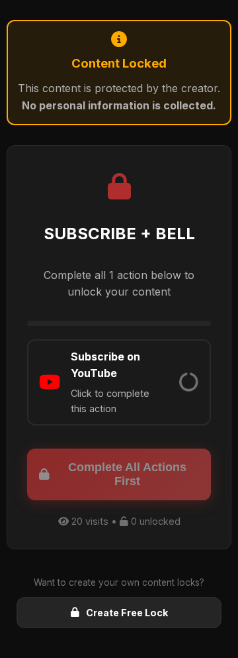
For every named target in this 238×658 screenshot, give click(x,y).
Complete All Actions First (127, 474)
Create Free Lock (127, 612)
